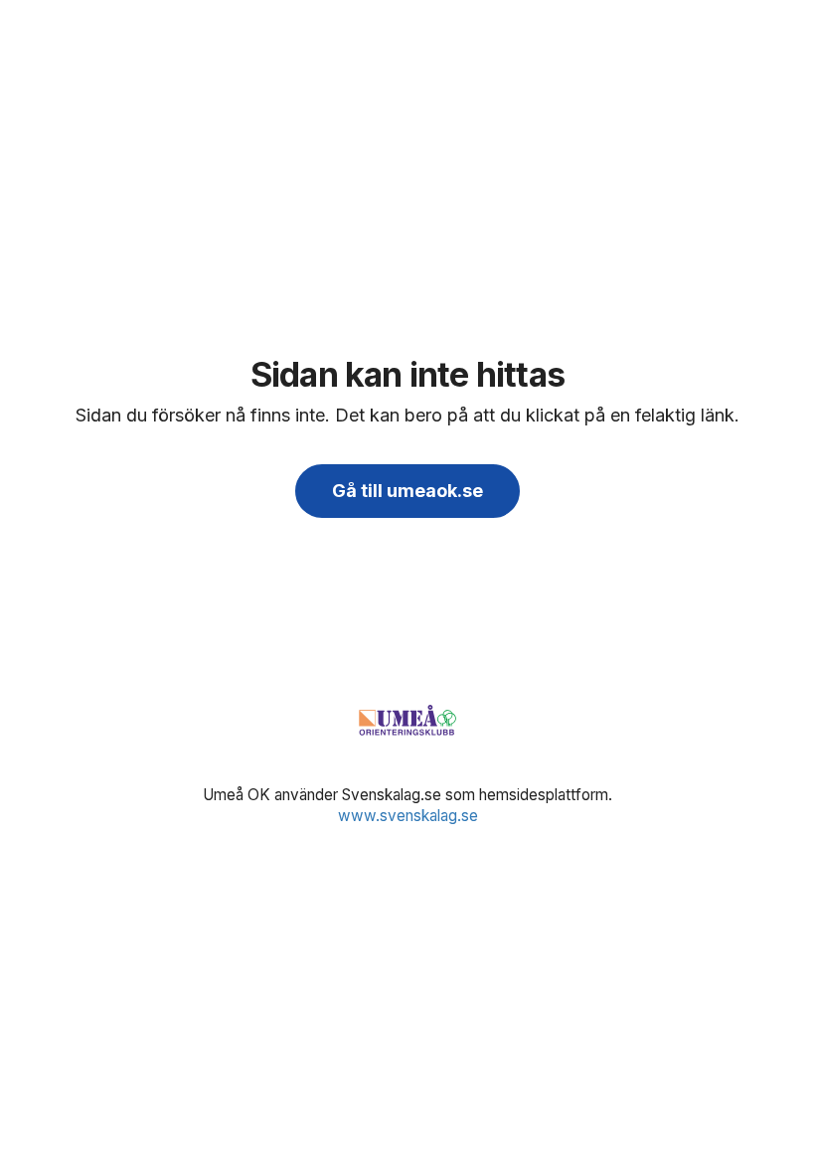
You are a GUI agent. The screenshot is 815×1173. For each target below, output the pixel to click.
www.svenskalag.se (408, 815)
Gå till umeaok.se (407, 490)
